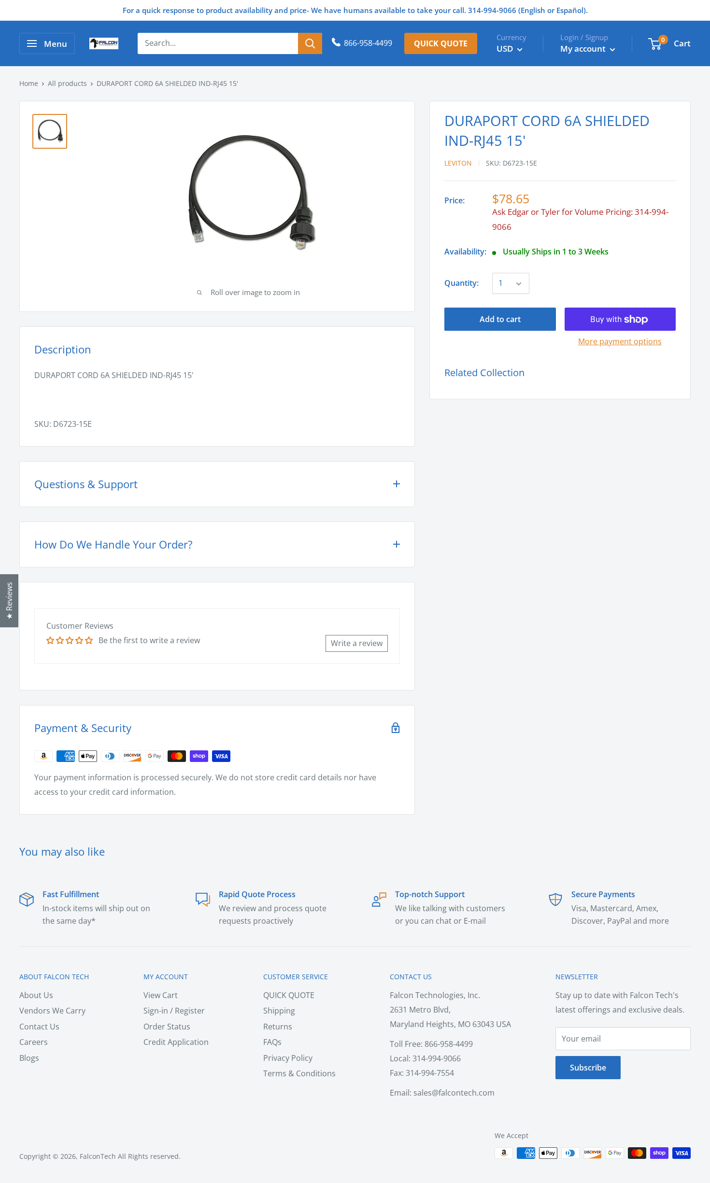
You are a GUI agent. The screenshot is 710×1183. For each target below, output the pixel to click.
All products (67, 83)
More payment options (620, 342)
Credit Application (176, 1042)
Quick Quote (441, 43)
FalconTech (98, 1156)
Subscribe (588, 1067)
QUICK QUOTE (288, 995)
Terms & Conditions (299, 1073)
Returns (277, 1026)
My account (584, 48)
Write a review (357, 643)
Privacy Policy (287, 1058)
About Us (36, 995)
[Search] (310, 43)
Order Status (166, 1026)
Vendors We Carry (52, 1010)
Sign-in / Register (174, 1010)
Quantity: (461, 283)
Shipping (279, 1010)
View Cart (160, 995)
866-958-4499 (368, 43)
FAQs (272, 1042)
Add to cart (500, 319)
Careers (33, 1042)
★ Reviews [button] (9, 601)
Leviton (458, 163)
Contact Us (39, 1026)
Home (28, 83)
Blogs (29, 1058)
